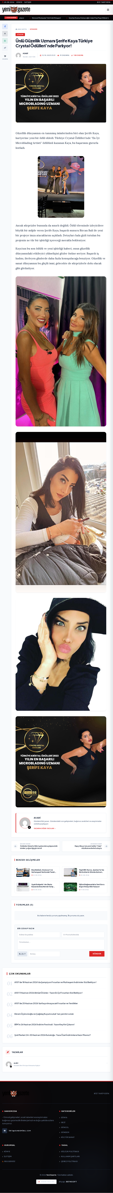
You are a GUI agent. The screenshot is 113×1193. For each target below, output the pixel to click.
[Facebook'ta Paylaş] (5, 26)
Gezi (63, 1122)
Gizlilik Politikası (70, 1151)
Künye (19, 2)
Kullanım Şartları (70, 1156)
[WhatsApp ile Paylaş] (5, 40)
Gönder (97, 954)
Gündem (33, 29)
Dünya (64, 1117)
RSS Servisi (9, 1161)
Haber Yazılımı (47, 1182)
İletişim (27, 2)
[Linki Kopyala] (5, 48)
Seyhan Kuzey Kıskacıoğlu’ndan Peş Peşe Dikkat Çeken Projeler (83, 18)
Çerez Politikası (69, 1161)
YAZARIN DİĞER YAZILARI (44, 828)
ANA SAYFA (22, 29)
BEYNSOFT (71, 1182)
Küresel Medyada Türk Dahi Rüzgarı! (35, 18)
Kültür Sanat (68, 1137)
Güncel (65, 1127)
